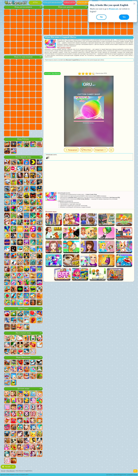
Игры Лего (39, 68)
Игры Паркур (7, 45)
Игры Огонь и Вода (59, 12)
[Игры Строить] (33, 282)
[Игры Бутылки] (13, 296)
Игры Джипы (39, 38)
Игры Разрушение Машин (32, 51)
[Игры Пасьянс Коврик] (13, 345)
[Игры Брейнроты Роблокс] (39, 144)
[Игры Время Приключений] (13, 434)
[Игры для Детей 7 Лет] (20, 414)
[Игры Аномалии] (20, 289)
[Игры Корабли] (7, 189)
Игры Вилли (7, 62)
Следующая (99, 150)
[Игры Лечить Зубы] (20, 454)
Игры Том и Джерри (7, 94)
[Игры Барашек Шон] (7, 434)
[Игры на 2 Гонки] (7, 182)
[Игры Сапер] (7, 351)
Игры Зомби (32, 12)
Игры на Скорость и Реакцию (130, 25)
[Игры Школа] (26, 282)
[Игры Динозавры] (39, 376)
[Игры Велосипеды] (26, 314)
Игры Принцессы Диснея (84, 25)
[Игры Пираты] (7, 216)
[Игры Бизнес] (20, 236)
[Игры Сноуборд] (39, 314)
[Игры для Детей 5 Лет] (7, 414)
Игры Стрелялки (26, 38)
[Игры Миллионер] (7, 242)
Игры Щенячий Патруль (20, 62)
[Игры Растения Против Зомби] (13, 229)
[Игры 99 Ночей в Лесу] (13, 144)
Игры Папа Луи (84, 19)
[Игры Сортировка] (33, 269)
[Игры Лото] (13, 351)
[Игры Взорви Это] (20, 169)
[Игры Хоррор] (13, 249)
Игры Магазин (56, 73)
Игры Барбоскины (20, 81)
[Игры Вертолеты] (33, 182)
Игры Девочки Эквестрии (53, 12)
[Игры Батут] (39, 320)
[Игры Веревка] (26, 296)
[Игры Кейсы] (33, 289)
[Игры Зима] (33, 249)
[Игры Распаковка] (26, 302)
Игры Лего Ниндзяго (32, 62)
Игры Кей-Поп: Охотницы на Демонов (26, 133)
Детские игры (23, 388)
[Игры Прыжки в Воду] (26, 320)
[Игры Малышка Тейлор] (20, 420)
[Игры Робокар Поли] (33, 427)
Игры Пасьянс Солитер (92, 25)
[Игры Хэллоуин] (33, 195)
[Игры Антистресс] (39, 242)
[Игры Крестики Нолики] (33, 351)
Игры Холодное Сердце (59, 19)
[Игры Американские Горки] (39, 236)
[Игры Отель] (26, 289)
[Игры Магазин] (7, 447)
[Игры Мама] (39, 454)
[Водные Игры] (20, 302)
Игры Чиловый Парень (20, 127)
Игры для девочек (65, 7)
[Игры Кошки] (33, 376)
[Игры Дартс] (7, 327)
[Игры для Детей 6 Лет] (13, 414)
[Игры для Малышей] (7, 394)
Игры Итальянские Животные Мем (7, 133)
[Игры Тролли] (7, 427)
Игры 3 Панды (32, 75)
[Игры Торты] (39, 229)
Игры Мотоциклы (26, 19)
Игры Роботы (26, 25)
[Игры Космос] (20, 182)
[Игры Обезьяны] (20, 376)
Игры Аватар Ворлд (39, 107)
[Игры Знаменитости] (7, 461)
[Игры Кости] (20, 351)
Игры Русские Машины (32, 32)
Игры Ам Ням (20, 75)
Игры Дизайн (59, 32)
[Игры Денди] (20, 242)
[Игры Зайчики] (39, 369)
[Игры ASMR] (13, 282)
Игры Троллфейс (20, 68)
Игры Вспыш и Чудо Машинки (7, 81)
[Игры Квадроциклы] (20, 256)
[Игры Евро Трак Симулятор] (13, 236)
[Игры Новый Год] (7, 222)
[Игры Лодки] (26, 189)
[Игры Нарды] (33, 345)
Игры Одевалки (65, 19)
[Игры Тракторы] (26, 202)
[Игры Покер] (39, 338)
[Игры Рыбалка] (20, 202)
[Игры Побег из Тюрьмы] (7, 282)
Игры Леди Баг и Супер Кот (26, 68)
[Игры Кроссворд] (13, 202)
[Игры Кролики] (7, 376)
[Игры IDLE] (20, 296)
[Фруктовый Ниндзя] (7, 169)
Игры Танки (26, 12)
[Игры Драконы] (20, 363)
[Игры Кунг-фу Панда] (13, 441)
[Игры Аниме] (7, 454)
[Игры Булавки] (33, 296)
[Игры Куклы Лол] (26, 454)
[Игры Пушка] (13, 256)
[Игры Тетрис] (7, 229)
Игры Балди (26, 101)
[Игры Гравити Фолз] (26, 427)
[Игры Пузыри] (20, 407)
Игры (35, 2)
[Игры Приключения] (13, 182)
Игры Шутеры (13, 38)
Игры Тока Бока (32, 107)
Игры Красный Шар (13, 68)
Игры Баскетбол (124, 32)
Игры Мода (46, 32)
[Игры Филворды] (26, 236)
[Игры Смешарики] (33, 394)
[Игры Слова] (26, 249)
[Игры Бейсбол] (26, 327)
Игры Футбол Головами (20, 45)
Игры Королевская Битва (39, 12)
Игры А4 (20, 101)
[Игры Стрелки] (13, 302)
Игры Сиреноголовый (32, 94)
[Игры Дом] (33, 447)
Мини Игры (124, 25)
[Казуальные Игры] (7, 262)
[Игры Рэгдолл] (39, 276)
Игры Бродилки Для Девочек (84, 12)
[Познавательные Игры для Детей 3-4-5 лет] (26, 394)
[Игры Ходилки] (7, 249)
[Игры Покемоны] (33, 434)
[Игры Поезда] (20, 189)
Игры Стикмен (32, 19)
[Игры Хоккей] (13, 320)
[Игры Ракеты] (33, 242)
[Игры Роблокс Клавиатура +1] (13, 151)
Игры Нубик (7, 107)
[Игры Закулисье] (39, 256)
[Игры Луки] (39, 175)
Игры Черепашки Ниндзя (26, 88)
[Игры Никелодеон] (7, 175)
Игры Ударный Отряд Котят (26, 81)
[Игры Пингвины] (13, 376)
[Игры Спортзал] (20, 327)
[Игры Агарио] (13, 169)
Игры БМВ (13, 51)
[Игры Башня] (7, 256)
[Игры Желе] (39, 296)
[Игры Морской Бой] (7, 195)
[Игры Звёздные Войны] (33, 216)
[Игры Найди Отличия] (26, 420)
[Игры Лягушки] (13, 383)
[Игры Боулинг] (7, 314)
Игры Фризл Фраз (7, 88)
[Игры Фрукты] (7, 296)
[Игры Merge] (26, 269)
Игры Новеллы (53, 25)
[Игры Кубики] (39, 195)
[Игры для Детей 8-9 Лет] (26, 414)
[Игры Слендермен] (20, 175)
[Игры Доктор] (13, 195)
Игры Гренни (32, 101)
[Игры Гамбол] (20, 427)
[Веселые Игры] (13, 461)
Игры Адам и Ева (20, 88)
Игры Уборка (65, 32)
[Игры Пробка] (7, 302)
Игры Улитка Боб (7, 68)
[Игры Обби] (20, 144)
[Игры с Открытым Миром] (39, 222)
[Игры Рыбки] (26, 369)
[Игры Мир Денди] (33, 144)
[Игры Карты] (20, 338)
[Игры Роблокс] (7, 144)
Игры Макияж (78, 25)
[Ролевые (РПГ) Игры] (39, 162)
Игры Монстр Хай (78, 12)
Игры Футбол (13, 12)
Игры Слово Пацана (20, 114)
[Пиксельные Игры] (33, 202)
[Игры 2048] (20, 229)
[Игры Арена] (26, 182)
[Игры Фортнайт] (20, 195)
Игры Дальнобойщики (39, 45)
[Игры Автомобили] (13, 162)
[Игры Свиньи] (13, 363)
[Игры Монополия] (26, 351)
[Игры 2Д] (26, 209)
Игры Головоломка (13, 114)
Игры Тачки (39, 75)
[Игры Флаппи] (20, 249)
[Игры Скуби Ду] (7, 441)
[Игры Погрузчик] (33, 175)
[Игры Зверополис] (13, 427)
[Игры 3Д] (20, 209)
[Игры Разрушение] (7, 236)
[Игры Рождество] (7, 400)
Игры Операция (72, 25)
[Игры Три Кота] (7, 420)
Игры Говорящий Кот (26, 62)
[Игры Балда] (20, 262)
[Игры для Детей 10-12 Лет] (33, 414)
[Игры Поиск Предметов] (20, 222)
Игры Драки (7, 25)
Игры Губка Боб (13, 62)
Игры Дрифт (39, 32)
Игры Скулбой (20, 107)
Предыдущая (72, 150)
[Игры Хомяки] (26, 376)
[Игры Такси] (13, 189)
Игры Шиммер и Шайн (32, 88)
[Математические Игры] (13, 400)
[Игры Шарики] (39, 202)
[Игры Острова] (7, 276)
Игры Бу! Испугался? (32, 127)
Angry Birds (13, 75)
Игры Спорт (23, 308)
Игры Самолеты (13, 45)
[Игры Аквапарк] (33, 169)
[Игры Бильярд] (20, 314)
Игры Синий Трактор (20, 94)
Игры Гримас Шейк (13, 120)
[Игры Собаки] (7, 369)
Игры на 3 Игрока (111, 32)
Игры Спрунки (39, 120)
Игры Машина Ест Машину (20, 32)
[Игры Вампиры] (7, 269)
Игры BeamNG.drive (26, 51)
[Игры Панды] (33, 363)
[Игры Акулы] (26, 363)
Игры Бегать (20, 38)
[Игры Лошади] (7, 363)
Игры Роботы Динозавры (39, 25)
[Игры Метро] (7, 209)
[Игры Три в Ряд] (13, 222)
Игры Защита (130, 32)
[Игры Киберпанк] (26, 195)
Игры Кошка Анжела (53, 19)
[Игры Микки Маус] (39, 441)
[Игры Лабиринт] (33, 262)
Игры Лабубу (13, 133)
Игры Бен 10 (13, 88)
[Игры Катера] (33, 209)
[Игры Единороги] (20, 369)
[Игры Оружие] (20, 216)
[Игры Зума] (13, 209)
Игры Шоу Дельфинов (26, 75)
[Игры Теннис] (33, 314)
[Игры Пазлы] (26, 400)
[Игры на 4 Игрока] (20, 162)
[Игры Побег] (26, 169)
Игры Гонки (13, 25)
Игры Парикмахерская (72, 19)
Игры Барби (65, 12)
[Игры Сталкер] (26, 256)
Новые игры (69, 2)
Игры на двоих (83, 2)
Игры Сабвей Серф (7, 75)
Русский (7, 466)
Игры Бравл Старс (7, 101)
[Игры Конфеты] (39, 400)
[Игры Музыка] (33, 229)
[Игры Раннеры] (13, 242)
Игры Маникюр (65, 25)
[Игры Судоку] (39, 345)
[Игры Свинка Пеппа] (7, 407)
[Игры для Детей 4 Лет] (39, 407)
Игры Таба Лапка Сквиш (84, 32)
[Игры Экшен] (7, 162)
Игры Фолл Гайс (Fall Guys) (26, 94)
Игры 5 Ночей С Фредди (39, 62)
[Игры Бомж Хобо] (33, 441)
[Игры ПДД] (13, 175)
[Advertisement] (88, 66)
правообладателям (119, 474)
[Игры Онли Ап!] (39, 262)
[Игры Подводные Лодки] (33, 189)
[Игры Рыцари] (20, 269)
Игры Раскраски (46, 19)
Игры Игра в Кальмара (13, 101)
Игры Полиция (32, 25)
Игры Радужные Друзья (26, 107)
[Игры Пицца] (13, 447)
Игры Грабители (13, 32)
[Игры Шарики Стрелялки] (26, 162)
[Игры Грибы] (39, 302)
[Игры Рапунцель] (20, 400)
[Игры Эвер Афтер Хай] (33, 454)
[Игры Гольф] (13, 314)
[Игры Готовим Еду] (39, 447)
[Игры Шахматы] (20, 345)
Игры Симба (7, 114)
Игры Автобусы (7, 38)
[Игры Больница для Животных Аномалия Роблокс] (7, 151)
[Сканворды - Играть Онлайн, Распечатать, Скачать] (33, 256)
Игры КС (7, 51)
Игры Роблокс (23, 139)
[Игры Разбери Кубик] (7, 202)
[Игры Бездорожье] (39, 182)
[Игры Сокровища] (26, 229)
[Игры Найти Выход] (39, 169)
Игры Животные (23, 357)
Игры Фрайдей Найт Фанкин (39, 114)
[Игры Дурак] (7, 338)
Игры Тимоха (13, 127)
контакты (109, 474)
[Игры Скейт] (20, 320)
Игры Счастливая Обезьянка (39, 88)
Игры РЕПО (39, 127)
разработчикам (132, 474)
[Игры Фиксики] (39, 420)
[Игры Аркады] (33, 162)
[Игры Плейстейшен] (26, 262)
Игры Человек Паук (39, 81)
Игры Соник (13, 81)
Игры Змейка (98, 32)
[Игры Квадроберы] (13, 327)
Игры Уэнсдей (26, 114)
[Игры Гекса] (20, 282)
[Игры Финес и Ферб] (39, 427)
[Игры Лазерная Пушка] (13, 216)
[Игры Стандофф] (13, 289)
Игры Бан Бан (32, 114)
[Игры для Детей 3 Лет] (33, 407)
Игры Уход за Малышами (53, 32)
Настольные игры (23, 333)
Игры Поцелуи (78, 19)
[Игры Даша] (13, 407)
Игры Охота (32, 38)
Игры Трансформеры (32, 120)
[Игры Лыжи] (7, 320)
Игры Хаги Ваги (39, 101)
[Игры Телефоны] (13, 276)
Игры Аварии (20, 19)
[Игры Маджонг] (13, 338)
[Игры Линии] (26, 222)
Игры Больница (59, 25)
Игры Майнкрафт (7, 19)
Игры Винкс (78, 32)
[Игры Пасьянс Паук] (33, 338)
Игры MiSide (26, 127)
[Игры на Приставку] (39, 282)
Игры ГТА (26, 32)
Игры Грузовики (39, 19)
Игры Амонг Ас (39, 94)
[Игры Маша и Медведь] (13, 394)
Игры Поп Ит (111, 25)
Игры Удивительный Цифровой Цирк (26, 120)
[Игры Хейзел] (39, 394)
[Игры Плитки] (26, 276)
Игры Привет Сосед (13, 107)
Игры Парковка (7, 12)
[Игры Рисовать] (39, 414)
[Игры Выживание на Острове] (39, 289)
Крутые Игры (117, 32)
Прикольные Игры (117, 25)
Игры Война (32, 45)
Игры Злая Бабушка (32, 68)
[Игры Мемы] (13, 269)
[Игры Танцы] (26, 447)
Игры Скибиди (7, 120)
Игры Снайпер (20, 25)
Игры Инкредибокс (7, 127)
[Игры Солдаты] (39, 209)
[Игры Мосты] (7, 289)
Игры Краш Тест (20, 51)
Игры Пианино (72, 32)
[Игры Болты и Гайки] (33, 276)
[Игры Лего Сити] (39, 189)
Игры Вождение (26, 45)
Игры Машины (13, 19)
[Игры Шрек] (39, 434)
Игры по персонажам (23, 57)
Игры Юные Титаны (13, 94)
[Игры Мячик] (33, 236)
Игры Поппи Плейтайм (20, 133)
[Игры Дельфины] (33, 369)
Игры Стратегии (20, 12)
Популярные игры (23, 157)
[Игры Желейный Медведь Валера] (13, 420)
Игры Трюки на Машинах (92, 32)
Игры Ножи (105, 25)
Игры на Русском (98, 25)
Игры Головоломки (105, 32)
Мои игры (87, 150)
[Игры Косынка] (26, 338)
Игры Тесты (72, 12)
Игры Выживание (7, 32)
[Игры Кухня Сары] (33, 420)
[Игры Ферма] (39, 216)
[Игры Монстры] (26, 242)
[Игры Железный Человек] (20, 441)
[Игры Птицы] (39, 363)
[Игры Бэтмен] (26, 434)
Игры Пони (46, 12)
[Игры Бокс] (33, 320)
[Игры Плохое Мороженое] (26, 175)
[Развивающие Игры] (20, 394)
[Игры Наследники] (20, 434)
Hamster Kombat (20, 120)
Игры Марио (32, 81)
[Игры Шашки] (26, 345)
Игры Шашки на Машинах (39, 51)
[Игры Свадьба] (13, 454)
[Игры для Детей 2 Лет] (26, 407)
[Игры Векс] (13, 262)
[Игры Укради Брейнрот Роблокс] (26, 144)
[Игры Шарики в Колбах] (39, 269)
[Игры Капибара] (7, 383)
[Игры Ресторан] (20, 447)
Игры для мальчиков (52, 2)
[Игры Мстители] (26, 441)
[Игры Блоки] (33, 222)
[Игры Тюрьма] (33, 302)
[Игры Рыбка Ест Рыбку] (20, 276)
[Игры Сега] (26, 216)
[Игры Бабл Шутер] (39, 249)
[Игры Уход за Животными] (13, 369)
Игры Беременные (46, 25)
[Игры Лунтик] (33, 400)
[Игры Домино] (7, 345)
